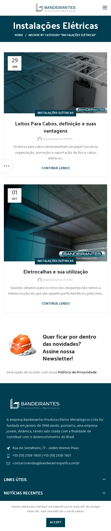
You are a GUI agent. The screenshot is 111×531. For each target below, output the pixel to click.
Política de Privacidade (77, 372)
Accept (55, 522)
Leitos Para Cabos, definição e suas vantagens (55, 127)
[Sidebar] (6, 165)
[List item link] (55, 463)
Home (19, 35)
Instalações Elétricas (55, 113)
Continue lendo (56, 168)
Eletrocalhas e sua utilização (55, 271)
